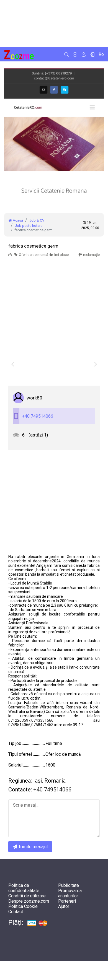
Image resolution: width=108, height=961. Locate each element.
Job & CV (36, 220)
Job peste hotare (28, 226)
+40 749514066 (37, 416)
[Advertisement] (54, 23)
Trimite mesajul (32, 846)
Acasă (17, 220)
